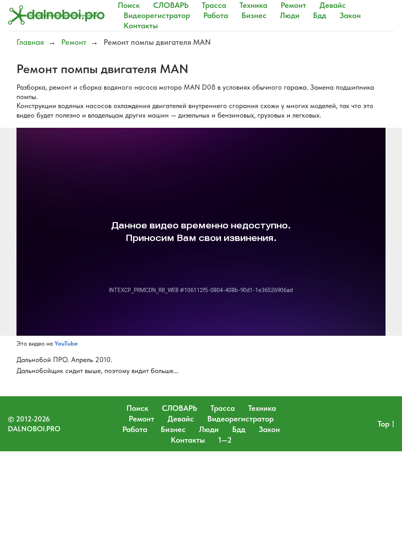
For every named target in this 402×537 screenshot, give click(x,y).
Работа (215, 15)
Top (383, 423)
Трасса (214, 5)
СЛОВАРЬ (170, 5)
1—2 (225, 440)
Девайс (333, 5)
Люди (290, 15)
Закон (350, 15)
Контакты (141, 25)
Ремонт (293, 5)
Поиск (129, 5)
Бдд (319, 15)
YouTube (66, 343)
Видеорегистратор (157, 15)
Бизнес (254, 15)
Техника (253, 5)
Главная (30, 42)
